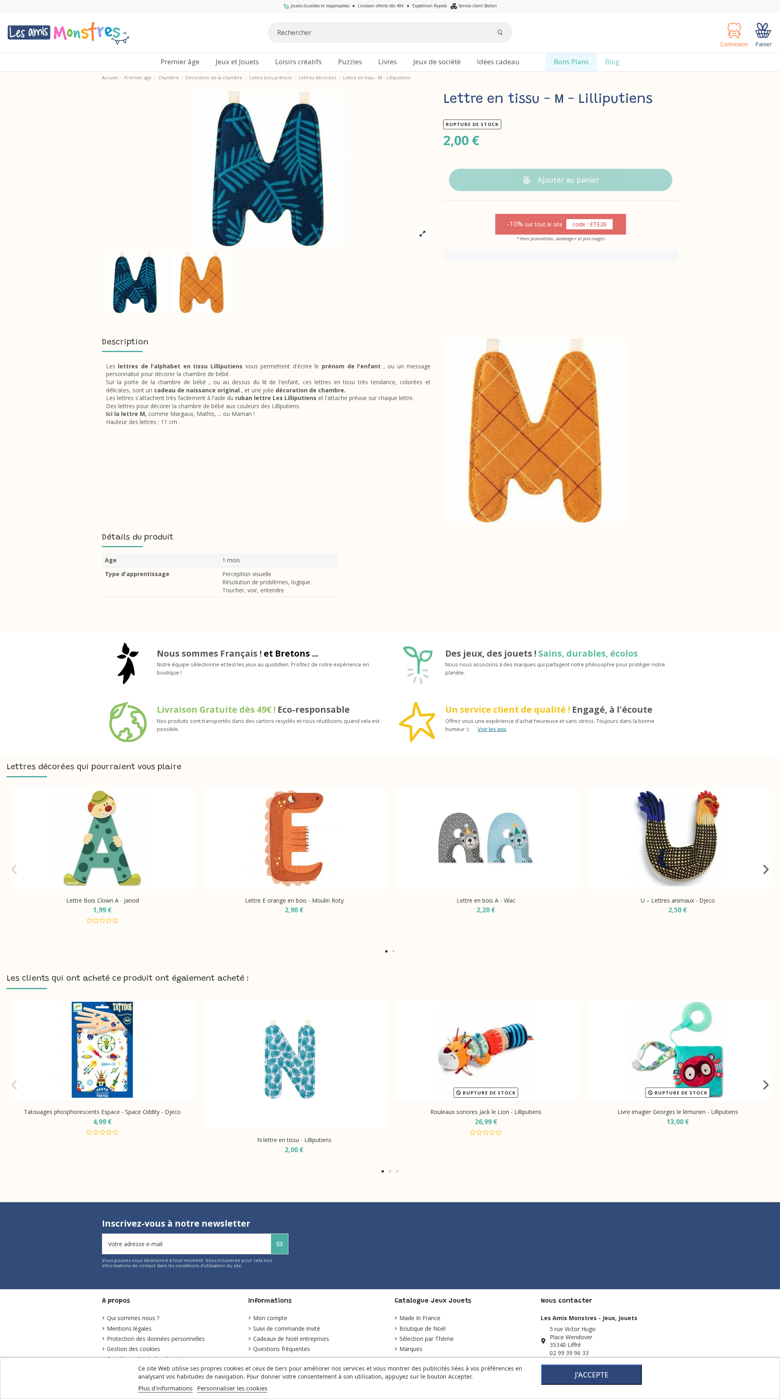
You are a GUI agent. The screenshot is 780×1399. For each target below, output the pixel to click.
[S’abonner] (279, 1244)
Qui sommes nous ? (133, 1318)
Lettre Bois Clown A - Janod (102, 900)
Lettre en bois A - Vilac (486, 900)
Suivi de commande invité (286, 1328)
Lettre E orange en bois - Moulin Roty (294, 900)
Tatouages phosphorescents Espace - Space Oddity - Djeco (102, 1112)
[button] (386, 951)
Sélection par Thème (426, 1338)
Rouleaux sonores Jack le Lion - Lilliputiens (486, 1112)
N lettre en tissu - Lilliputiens (294, 1140)
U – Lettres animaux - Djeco (678, 900)
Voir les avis (492, 729)
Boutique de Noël (422, 1328)
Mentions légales (129, 1328)
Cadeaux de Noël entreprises (291, 1338)
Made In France (419, 1318)
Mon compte (270, 1318)
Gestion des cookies (133, 1349)
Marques (410, 1349)
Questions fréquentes (281, 1349)
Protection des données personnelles (156, 1338)
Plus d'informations (165, 1388)
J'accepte (592, 1374)
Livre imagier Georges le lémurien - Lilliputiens (678, 1112)
